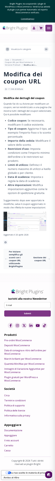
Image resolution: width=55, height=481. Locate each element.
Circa (6, 395)
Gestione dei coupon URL (39, 259)
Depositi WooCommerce (17, 345)
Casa (7, 60)
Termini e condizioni (15, 400)
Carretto (8, 445)
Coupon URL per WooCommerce (19, 62)
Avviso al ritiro (11, 477)
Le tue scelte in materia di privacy (29, 472)
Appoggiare (10, 435)
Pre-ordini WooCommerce (18, 340)
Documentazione (13, 430)
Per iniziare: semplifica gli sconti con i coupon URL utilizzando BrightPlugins (16, 259)
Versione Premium (13, 65)
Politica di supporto (14, 405)
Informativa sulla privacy (17, 415)
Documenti (17, 60)
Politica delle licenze (14, 410)
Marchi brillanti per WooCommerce (22, 358)
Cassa (7, 450)
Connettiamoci (27, 18)
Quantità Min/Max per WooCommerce (24, 363)
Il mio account (11, 440)
